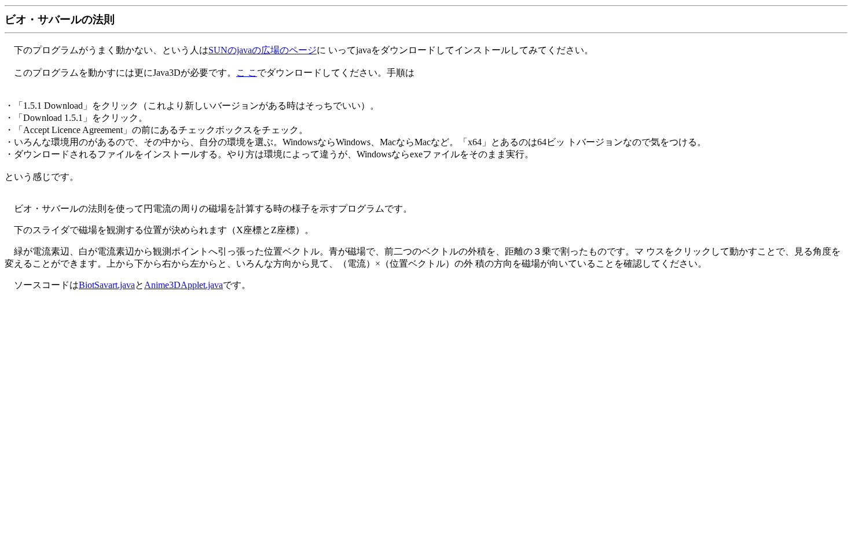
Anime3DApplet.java (183, 285)
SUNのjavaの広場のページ (262, 50)
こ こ (246, 73)
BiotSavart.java (107, 285)
